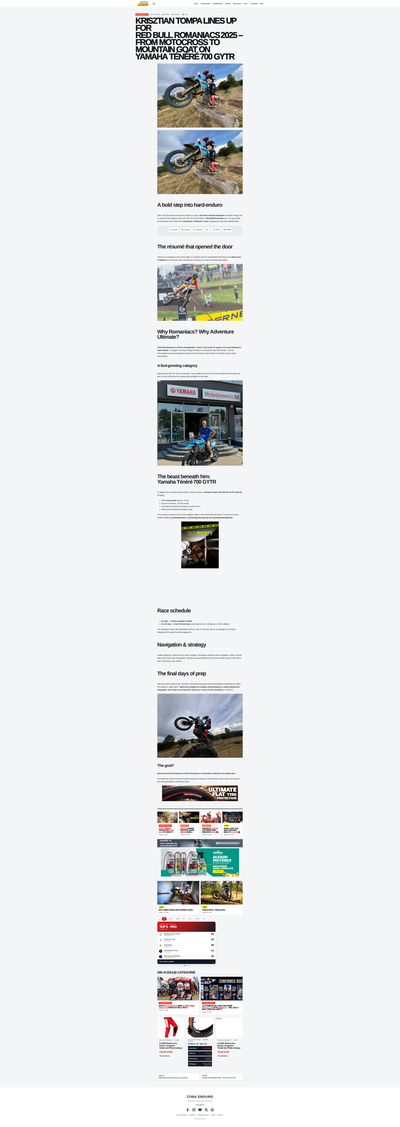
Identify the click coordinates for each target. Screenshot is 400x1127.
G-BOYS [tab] (190, 919)
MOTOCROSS (237, 3)
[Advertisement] (200, 585)
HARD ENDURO (205, 3)
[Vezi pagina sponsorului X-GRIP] (185, 814)
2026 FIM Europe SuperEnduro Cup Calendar (173, 1077)
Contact (220, 1115)
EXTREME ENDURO (142, 14)
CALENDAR (254, 3)
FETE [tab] (204, 919)
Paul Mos (167, 14)
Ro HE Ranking (182, 1115)
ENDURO (228, 3)
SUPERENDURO (218, 3)
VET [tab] (184, 919)
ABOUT (213, 1115)
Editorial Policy (203, 1115)
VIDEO (196, 3)
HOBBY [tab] (178, 919)
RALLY (246, 3)
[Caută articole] (154, 3)
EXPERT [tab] (170, 919)
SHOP (262, 3)
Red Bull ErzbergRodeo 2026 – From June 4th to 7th (219, 1077)
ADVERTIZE (192, 1115)
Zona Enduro (200, 1097)
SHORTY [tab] (197, 919)
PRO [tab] (164, 919)
